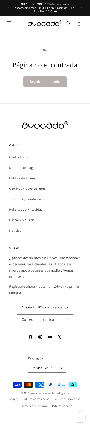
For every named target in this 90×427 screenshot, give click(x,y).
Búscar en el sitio (22, 220)
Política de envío (62, 406)
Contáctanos (18, 157)
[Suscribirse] (68, 319)
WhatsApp (10, 416)
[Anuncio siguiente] (81, 8)
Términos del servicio (35, 406)
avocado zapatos (40, 393)
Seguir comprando (45, 81)
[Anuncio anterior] (8, 8)
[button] (9, 23)
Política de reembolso (36, 399)
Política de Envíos (22, 178)
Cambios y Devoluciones (27, 188)
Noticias (15, 230)
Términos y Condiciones (27, 199)
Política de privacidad (67, 399)
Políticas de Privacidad (26, 209)
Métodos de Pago (22, 168)
